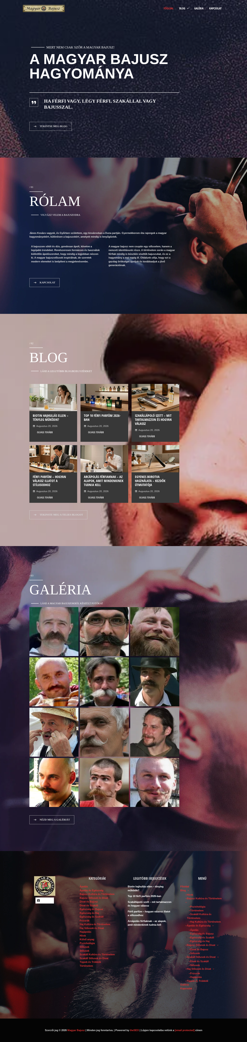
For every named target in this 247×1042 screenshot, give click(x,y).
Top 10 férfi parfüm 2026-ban (102, 417)
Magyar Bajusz (76, 1030)
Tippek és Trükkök (90, 962)
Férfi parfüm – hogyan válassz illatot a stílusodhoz (49, 480)
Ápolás (84, 886)
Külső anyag (87, 939)
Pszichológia (87, 943)
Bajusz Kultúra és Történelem (97, 894)
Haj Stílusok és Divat (92, 928)
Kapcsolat (215, 8)
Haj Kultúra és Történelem (95, 924)
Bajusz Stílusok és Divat (94, 897)
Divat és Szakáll (89, 905)
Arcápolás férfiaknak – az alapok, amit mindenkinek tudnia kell (103, 480)
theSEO (134, 1030)
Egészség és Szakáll (92, 916)
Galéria (198, 8)
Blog (182, 8)
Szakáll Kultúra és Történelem (97, 954)
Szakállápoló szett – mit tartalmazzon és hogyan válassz (153, 419)
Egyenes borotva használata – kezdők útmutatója (150, 480)
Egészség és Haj (89, 913)
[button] (187, 8)
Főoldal (169, 8)
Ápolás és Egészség (91, 890)
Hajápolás (85, 931)
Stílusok (84, 946)
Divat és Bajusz (89, 901)
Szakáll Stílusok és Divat (94, 958)
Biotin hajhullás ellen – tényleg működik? (50, 417)
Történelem (86, 965)
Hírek (83, 935)
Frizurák (84, 920)
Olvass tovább (45, 432)
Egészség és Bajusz (91, 909)
